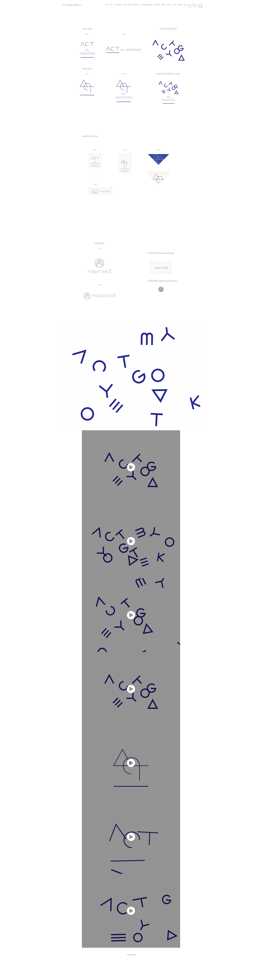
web (190, 4)
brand (163, 4)
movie (185, 4)
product (136, 4)
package (129, 4)
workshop (157, 4)
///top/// (107, 4)
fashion (169, 4)
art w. (174, 4)
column (180, 4)
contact (189, 6)
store (195, 6)
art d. (112, 4)
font (124, 4)
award (194, 4)
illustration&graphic (146, 4)
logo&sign (118, 4)
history (200, 4)
